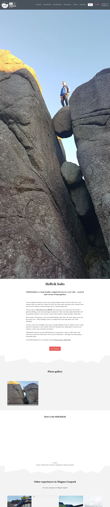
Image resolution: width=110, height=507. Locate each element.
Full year (52, 465)
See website (55, 349)
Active (38, 465)
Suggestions (59, 465)
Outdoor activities (68, 465)
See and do (38, 4)
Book (90, 4)
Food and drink (47, 4)
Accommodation (57, 4)
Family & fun (45, 465)
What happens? (67, 4)
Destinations (83, 4)
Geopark (75, 4)
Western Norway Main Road (62, 340)
